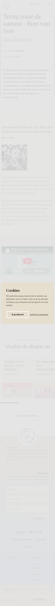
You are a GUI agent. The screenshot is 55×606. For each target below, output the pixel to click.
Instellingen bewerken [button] (39, 314)
